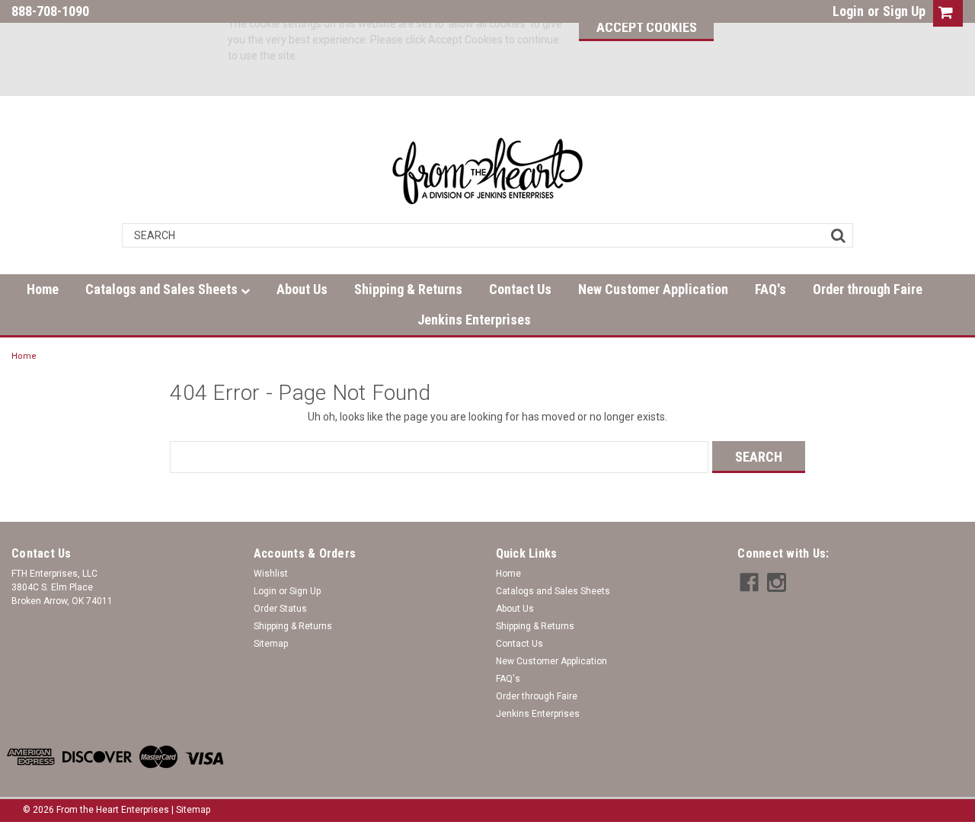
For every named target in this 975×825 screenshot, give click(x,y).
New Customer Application (653, 289)
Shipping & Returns (408, 289)
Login (848, 11)
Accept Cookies (646, 27)
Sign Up (904, 11)
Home (43, 289)
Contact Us (520, 289)
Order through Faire (867, 289)
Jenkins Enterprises (474, 320)
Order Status (280, 608)
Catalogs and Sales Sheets (163, 289)
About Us (302, 289)
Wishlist (271, 573)
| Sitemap (190, 809)
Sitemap (271, 643)
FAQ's (770, 289)
